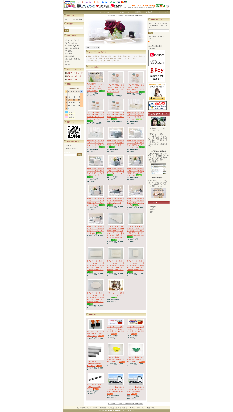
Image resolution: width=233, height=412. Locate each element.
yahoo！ (153, 209)
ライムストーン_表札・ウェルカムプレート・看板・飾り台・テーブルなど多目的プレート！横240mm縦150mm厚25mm (95, 297)
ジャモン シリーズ (74, 79)
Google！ (154, 207)
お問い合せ (150, 12)
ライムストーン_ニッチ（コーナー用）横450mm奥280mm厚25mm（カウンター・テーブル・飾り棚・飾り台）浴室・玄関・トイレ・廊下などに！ (115, 233)
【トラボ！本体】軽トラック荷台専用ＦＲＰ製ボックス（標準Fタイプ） (115, 389)
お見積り (67, 64)
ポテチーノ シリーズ (74, 73)
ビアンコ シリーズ (74, 76)
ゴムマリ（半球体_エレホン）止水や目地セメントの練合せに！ (115, 359)
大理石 (68, 146)
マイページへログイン (121, 12)
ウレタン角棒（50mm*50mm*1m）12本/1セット (95, 363)
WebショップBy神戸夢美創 (143, 5)
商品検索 (67, 152)
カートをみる (104, 12)
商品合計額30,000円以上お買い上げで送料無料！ (125, 15)
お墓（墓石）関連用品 (72, 59)
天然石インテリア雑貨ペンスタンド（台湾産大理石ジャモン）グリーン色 (115, 171)
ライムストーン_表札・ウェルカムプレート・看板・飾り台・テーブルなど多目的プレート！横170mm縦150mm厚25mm (135, 265)
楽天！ (152, 212)
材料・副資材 (69, 56)
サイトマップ (163, 12)
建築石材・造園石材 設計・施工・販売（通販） (139, 408)
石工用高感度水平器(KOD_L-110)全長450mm (94, 387)
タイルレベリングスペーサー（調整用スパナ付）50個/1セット (95, 334)
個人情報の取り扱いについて (87, 408)
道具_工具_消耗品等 (71, 48)
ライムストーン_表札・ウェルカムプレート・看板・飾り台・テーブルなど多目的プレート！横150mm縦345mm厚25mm (95, 265)
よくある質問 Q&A (155, 46)
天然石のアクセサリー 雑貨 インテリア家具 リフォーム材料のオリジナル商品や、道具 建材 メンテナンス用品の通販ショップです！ (116, 8)
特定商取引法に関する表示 (109, 408)
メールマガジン (156, 19)
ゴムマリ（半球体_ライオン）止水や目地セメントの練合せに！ (135, 359)
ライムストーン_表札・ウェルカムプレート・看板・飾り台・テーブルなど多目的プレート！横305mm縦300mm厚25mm (135, 231)
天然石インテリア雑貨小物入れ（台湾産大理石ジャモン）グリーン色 (115, 201)
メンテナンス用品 (70, 43)
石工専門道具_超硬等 (72, 46)
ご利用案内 (137, 12)
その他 (66, 62)
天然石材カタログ (73, 141)
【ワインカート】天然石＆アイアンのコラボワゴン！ (115, 295)
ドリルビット (69, 51)
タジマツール (69, 54)
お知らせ (151, 48)
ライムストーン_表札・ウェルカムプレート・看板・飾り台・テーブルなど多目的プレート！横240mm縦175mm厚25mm (115, 265)
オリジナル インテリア (72, 40)
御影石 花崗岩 (71, 148)
